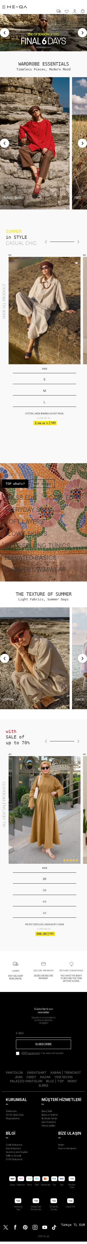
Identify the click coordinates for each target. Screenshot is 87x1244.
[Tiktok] (54, 1227)
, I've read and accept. (43, 1053)
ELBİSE (43, 1085)
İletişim (61, 1145)
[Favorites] (66, 11)
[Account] (74, 11)
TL (75, 1225)
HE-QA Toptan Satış (14, 1115)
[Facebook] (15, 1227)
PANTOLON (14, 1072)
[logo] (17, 7)
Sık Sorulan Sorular (49, 1118)
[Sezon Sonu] (43, 32)
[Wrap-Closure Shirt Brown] (44, 310)
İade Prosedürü (49, 1122)
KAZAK (45, 1077)
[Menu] (3, 7)
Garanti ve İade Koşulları (17, 1152)
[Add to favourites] (76, 263)
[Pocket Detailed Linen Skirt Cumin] (44, 810)
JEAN (18, 1077)
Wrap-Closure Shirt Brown (44, 391)
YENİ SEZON (63, 1077)
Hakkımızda (11, 1111)
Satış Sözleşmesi (13, 1148)
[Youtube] (44, 1227)
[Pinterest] (25, 1227)
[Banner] (35, 143)
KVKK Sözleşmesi (14, 1159)
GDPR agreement (31, 1053)
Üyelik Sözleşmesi (14, 1145)
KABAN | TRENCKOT (66, 1072)
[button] (46, 241)
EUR (82, 1225)
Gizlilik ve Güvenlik (13, 1156)
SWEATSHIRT (37, 1072)
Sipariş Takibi (47, 1111)
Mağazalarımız (13, 1118)
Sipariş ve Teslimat (50, 1115)
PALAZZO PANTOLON (26, 1081)
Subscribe (43, 1044)
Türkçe (66, 1225)
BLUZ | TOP (55, 1081)
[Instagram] (35, 1227)
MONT (72, 1081)
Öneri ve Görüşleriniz (67, 1148)
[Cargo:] (58, 11)
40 (44, 901)
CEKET (31, 1077)
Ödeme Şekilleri (48, 1126)
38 (44, 890)
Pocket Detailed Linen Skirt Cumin (44, 924)
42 (44, 913)
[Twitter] (6, 1227)
